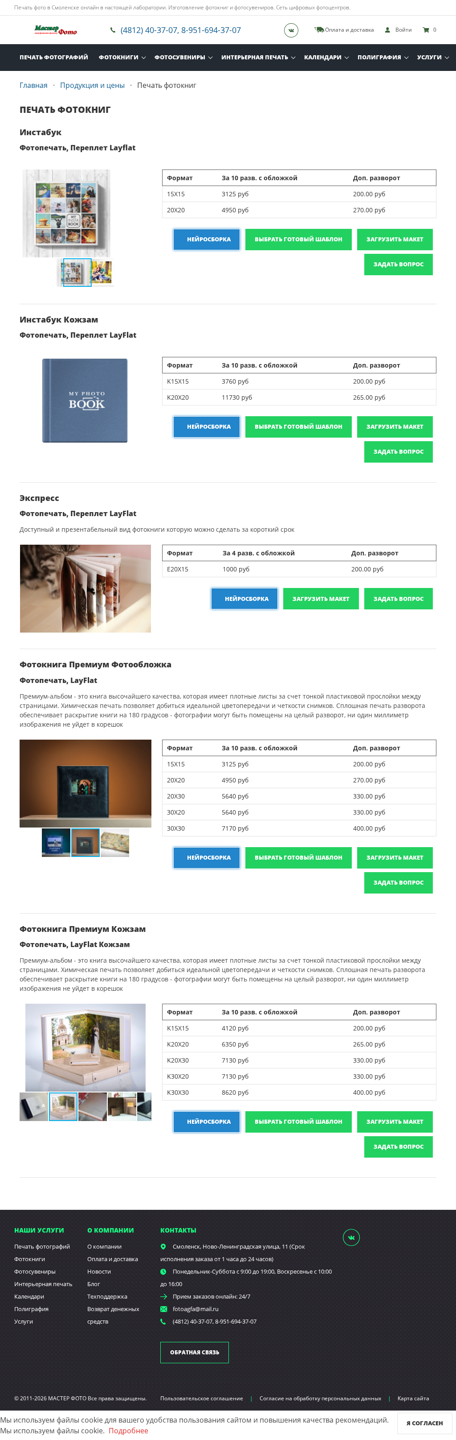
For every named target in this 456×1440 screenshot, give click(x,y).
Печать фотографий (54, 57)
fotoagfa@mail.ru (196, 1309)
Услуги (429, 57)
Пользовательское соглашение (201, 1398)
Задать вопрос (398, 264)
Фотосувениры (180, 57)
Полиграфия (379, 57)
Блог (93, 1284)
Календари (323, 57)
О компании (104, 1246)
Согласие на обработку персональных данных (320, 1398)
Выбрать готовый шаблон (298, 239)
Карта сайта (413, 1398)
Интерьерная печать (254, 57)
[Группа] (294, 30)
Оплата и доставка (112, 1259)
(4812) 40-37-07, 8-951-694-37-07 (181, 30)
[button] (143, 177)
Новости (99, 1271)
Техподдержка (107, 1296)
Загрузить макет (394, 239)
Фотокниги (118, 57)
